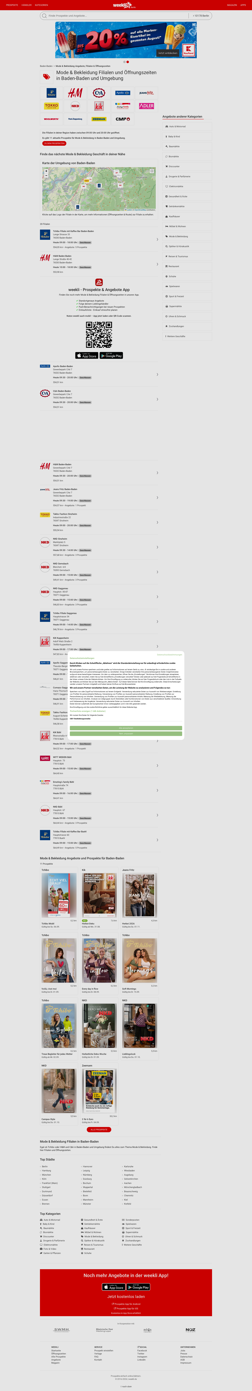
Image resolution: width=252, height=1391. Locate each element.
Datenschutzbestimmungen (169, 654)
